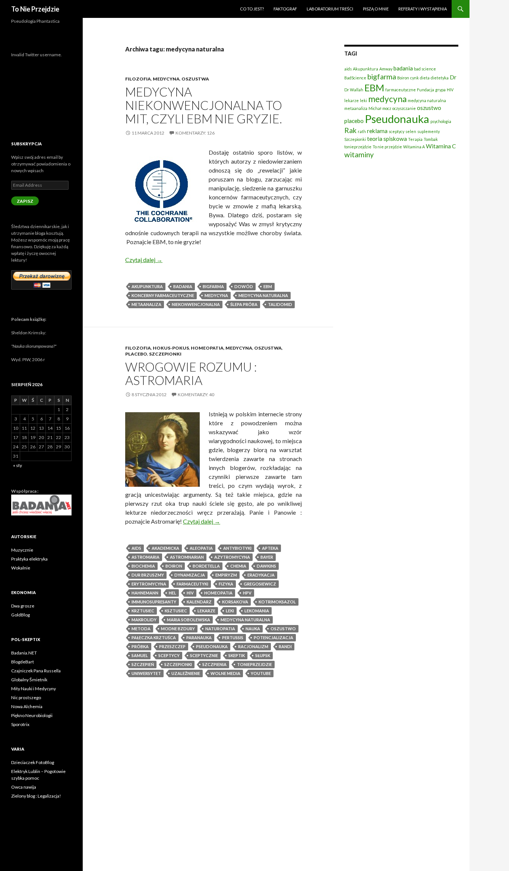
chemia (238, 566)
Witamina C (441, 146)
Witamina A (414, 146)
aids (136, 548)
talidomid (280, 304)
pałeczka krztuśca (154, 637)
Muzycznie (22, 550)
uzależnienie (185, 673)
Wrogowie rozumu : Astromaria (191, 373)
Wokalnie (20, 568)
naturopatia (220, 628)
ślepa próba (243, 304)
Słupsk (262, 655)
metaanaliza (146, 304)
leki (230, 610)
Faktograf (285, 8)
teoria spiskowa (387, 138)
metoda (141, 628)
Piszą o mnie (376, 8)
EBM (267, 286)
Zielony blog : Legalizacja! (36, 796)
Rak (350, 130)
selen (410, 131)
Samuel (140, 655)
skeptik (236, 655)
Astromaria (145, 557)
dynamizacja (189, 574)
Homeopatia (207, 348)
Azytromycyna (232, 557)
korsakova (235, 601)
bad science (425, 68)
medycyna (216, 295)
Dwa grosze (22, 606)
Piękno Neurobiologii (32, 715)
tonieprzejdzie (254, 664)
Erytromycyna (149, 583)
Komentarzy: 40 (196, 394)
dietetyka (440, 77)
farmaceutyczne (400, 89)
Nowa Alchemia (26, 706)
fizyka (226, 583)
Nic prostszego (26, 697)
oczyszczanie (404, 108)
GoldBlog (20, 615)
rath (362, 131)
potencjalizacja (273, 637)
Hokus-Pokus (171, 348)
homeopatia (218, 592)
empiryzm (226, 574)
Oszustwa (195, 79)
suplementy (428, 131)
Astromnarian (187, 557)
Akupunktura (147, 286)
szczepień (143, 664)
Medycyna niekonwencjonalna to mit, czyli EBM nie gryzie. (203, 105)
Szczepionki (165, 354)
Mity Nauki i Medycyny (33, 688)
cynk (414, 77)
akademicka (165, 548)
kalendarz (199, 601)
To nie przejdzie (387, 146)
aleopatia (201, 548)
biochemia (143, 566)
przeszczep (172, 646)
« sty (17, 465)
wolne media (225, 673)
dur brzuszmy (148, 574)
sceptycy (169, 655)
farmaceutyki (192, 583)
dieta (425, 77)
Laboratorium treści (330, 8)
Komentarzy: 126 (195, 133)
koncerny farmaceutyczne (163, 295)
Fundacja (425, 89)
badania (182, 286)
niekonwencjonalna (196, 304)
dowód (243, 286)
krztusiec (143, 610)
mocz (386, 108)
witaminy (359, 154)
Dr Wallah (353, 89)
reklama (377, 130)
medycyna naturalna (263, 295)
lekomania (256, 610)
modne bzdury (178, 628)
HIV (190, 592)
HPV (247, 592)
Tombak (431, 139)
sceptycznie (204, 655)
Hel (172, 592)
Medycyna (166, 79)
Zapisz (25, 201)
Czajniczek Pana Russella (36, 670)
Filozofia (138, 79)
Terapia (415, 139)
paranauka (199, 637)
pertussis (232, 637)
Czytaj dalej (143, 259)
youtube (261, 673)
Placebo (136, 354)
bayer (266, 557)
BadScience (355, 77)
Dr (453, 77)
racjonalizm (253, 646)
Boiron (173, 566)
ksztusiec (176, 610)
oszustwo (283, 628)
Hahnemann (145, 592)
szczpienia (214, 664)
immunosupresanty (154, 601)
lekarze (206, 610)
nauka (253, 628)
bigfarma (213, 286)
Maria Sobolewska (188, 619)
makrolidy (144, 619)
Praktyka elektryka (29, 559)
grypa (440, 89)
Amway (385, 68)
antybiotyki (237, 548)
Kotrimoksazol (277, 601)
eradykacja (261, 574)
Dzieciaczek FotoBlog (32, 762)
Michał (375, 108)
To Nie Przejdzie (35, 9)
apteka (270, 548)
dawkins (266, 566)
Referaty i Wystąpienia (422, 8)
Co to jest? (252, 8)
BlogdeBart (22, 662)
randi (285, 646)
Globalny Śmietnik (29, 679)
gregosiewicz (260, 583)
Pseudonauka (212, 646)
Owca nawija (23, 787)
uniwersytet (146, 673)
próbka (140, 646)
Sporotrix (20, 724)
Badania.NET (24, 653)
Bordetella (206, 566)
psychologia (440, 121)
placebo (354, 120)
